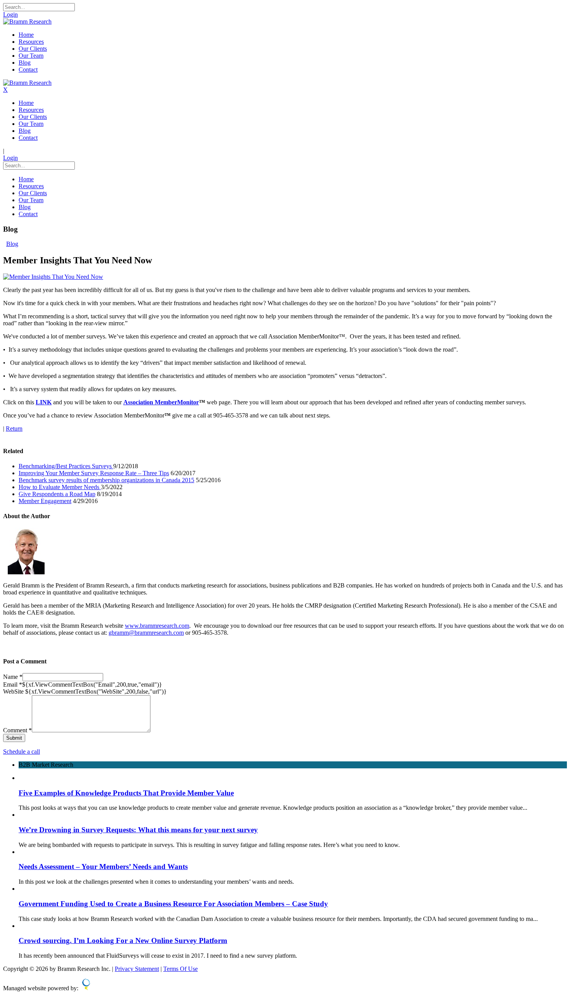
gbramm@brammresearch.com (146, 632)
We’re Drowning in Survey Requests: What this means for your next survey (138, 830)
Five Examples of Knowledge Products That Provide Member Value (126, 793)
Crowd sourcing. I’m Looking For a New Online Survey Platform (123, 940)
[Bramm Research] (27, 21)
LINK (44, 402)
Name (12, 676)
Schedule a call (21, 751)
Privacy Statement (137, 968)
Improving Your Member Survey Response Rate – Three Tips (94, 473)
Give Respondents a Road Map (57, 494)
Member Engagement (45, 501)
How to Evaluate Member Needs (60, 487)
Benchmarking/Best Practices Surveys (66, 466)
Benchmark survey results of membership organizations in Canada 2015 (106, 480)
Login (10, 14)
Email (12, 684)
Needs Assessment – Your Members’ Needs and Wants (103, 866)
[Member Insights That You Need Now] (53, 276)
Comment (17, 730)
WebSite (14, 691)
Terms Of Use (180, 968)
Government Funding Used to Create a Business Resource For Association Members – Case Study (173, 904)
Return (14, 428)
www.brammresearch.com (157, 625)
